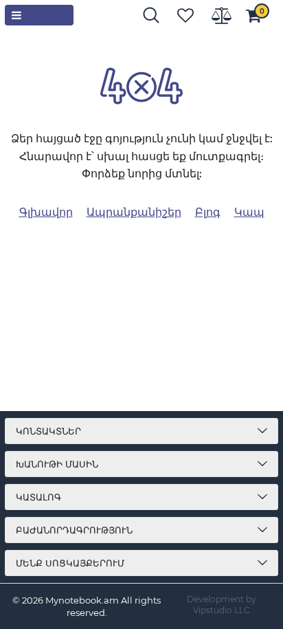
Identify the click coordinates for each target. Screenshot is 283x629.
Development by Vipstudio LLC (221, 605)
